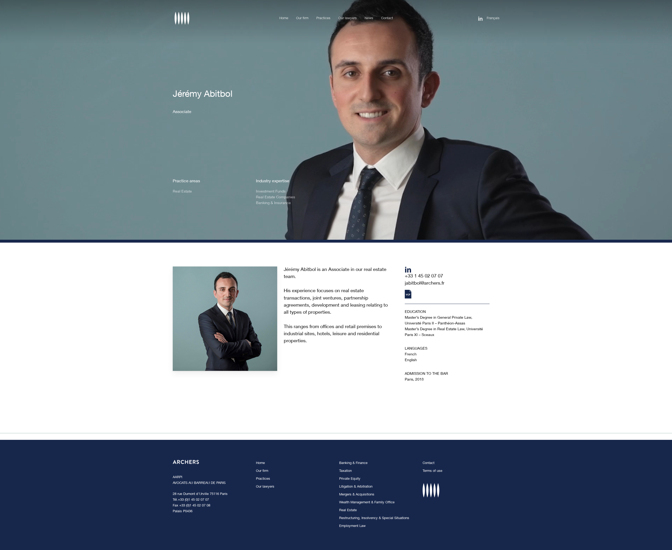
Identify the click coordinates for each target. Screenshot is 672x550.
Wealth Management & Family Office (367, 502)
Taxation (345, 471)
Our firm (262, 471)
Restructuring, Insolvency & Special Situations (374, 518)
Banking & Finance (353, 463)
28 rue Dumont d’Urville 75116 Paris (200, 494)
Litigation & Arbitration (355, 487)
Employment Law (352, 526)
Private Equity (349, 479)
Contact (428, 463)
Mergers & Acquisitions (356, 494)
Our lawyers (265, 487)
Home (260, 463)
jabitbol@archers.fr (424, 283)
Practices (263, 479)
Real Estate (348, 510)
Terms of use (432, 471)
